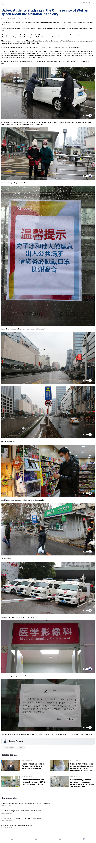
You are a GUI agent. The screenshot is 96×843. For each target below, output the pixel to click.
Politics (3, 18)
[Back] (3, 2)
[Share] (93, 3)
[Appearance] (89, 3)
